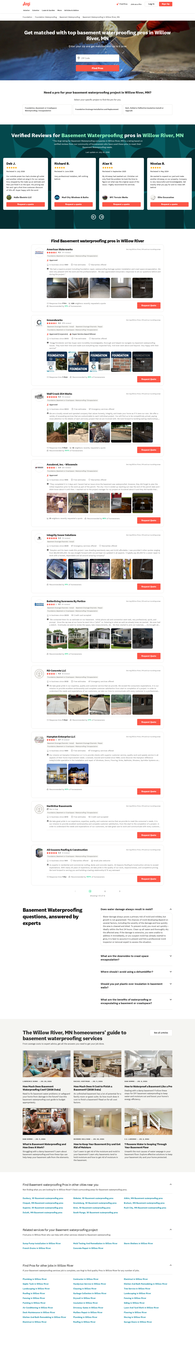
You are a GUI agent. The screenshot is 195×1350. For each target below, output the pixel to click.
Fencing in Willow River (34, 1298)
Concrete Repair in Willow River (88, 1248)
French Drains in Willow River (37, 1248)
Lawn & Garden (48, 10)
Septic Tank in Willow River (36, 1283)
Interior (26, 10)
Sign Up (166, 4)
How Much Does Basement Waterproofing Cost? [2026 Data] (42, 1088)
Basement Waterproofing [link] (70, 17)
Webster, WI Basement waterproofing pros (93, 1198)
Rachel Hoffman (82, 1081)
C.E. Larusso (130, 1139)
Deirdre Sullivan (82, 1139)
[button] (57, 288)
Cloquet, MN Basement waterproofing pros (43, 1203)
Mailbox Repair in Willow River (87, 1312)
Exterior (35, 10)
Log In (151, 4)
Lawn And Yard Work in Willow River (141, 1307)
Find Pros (97, 68)
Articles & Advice (71, 10)
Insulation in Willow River (85, 1303)
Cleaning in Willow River (84, 1288)
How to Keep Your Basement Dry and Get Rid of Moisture (97, 1146)
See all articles (161, 1032)
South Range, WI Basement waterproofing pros (95, 1212)
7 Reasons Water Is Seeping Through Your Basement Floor (146, 1146)
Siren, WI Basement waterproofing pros (91, 1207)
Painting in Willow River (34, 1303)
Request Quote (148, 305)
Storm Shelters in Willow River (138, 1243)
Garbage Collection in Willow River (89, 1293)
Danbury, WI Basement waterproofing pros (43, 1198)
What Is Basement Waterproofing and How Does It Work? (44, 1146)
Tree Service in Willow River (137, 1288)
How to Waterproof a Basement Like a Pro (148, 1086)
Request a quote (25, 204)
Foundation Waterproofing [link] (46, 17)
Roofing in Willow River (34, 1293)
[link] (9, 197)
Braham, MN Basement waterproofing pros (144, 1203)
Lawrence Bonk (30, 1081)
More (59, 10)
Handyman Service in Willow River (89, 1283)
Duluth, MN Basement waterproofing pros (42, 1212)
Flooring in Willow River (135, 1312)
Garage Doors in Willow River (138, 1322)
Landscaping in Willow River (36, 1288)
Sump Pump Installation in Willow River (42, 1243)
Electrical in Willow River (35, 1322)
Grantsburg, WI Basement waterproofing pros (95, 1203)
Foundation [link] (27, 17)
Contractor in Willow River (85, 1279)
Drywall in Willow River (84, 1298)
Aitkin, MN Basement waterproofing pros (143, 1198)
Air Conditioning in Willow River (38, 1307)
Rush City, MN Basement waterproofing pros (145, 1207)
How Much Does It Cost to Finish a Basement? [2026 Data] (93, 1088)
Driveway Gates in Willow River (88, 1307)
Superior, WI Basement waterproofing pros (43, 1207)
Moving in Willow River (135, 1317)
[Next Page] (119, 891)
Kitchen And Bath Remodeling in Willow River (44, 1317)
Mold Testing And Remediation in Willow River (95, 1243)
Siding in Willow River (134, 1303)
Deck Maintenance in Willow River (39, 1312)
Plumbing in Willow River (35, 1279)
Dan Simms (130, 1081)
